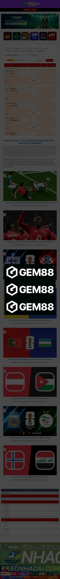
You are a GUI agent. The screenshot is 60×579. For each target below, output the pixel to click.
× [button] (53, 266)
